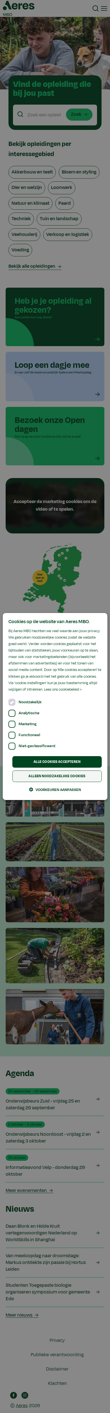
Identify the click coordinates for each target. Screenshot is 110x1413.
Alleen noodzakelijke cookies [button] (56, 776)
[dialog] (55, 706)
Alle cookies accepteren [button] (57, 761)
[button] (55, 789)
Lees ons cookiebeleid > (63, 689)
